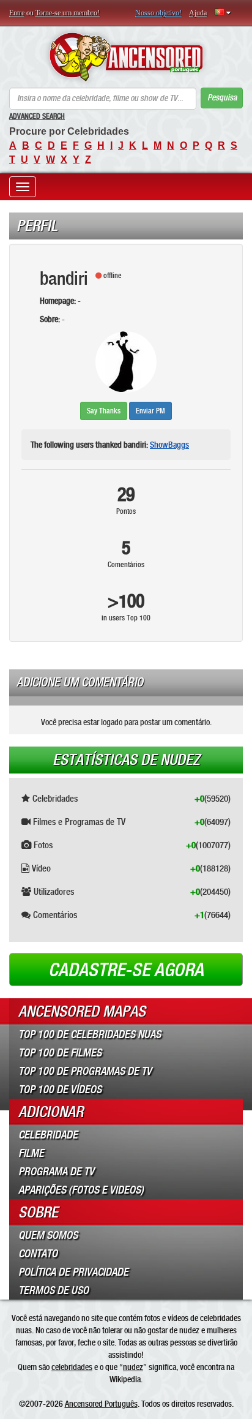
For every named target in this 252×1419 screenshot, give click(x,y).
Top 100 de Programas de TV (85, 1071)
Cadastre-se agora (126, 970)
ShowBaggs (169, 445)
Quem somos (48, 1235)
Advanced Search (37, 116)
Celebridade (48, 1135)
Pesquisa (222, 97)
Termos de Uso (53, 1290)
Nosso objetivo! (158, 13)
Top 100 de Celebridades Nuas (89, 1034)
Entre (16, 13)
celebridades (71, 1367)
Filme (31, 1153)
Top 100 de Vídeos (60, 1089)
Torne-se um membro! (67, 13)
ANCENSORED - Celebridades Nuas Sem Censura (126, 57)
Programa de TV (56, 1171)
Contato (37, 1253)
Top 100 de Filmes (60, 1053)
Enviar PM (150, 411)
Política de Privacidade (73, 1272)
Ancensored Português (101, 1404)
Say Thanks (103, 411)
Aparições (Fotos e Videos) (81, 1190)
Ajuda (198, 13)
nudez (133, 1367)
